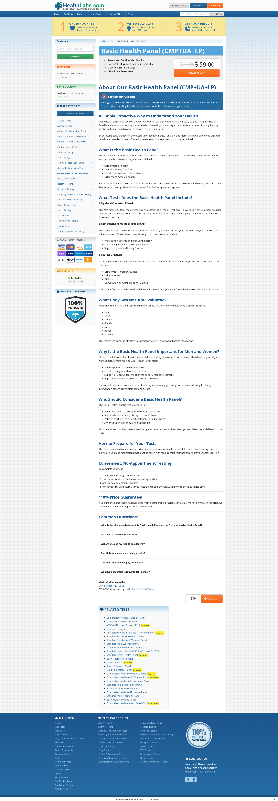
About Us (59, 742)
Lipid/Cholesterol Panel (124, 669)
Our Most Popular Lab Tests (75, 113)
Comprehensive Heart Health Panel (126, 617)
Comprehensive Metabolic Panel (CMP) (132, 703)
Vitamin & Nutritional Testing (70, 231)
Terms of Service (63, 762)
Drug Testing (63, 157)
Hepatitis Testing (65, 183)
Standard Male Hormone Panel (123, 695)
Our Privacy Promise (64, 746)
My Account (199, 5)
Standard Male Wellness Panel (123, 643)
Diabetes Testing (65, 152)
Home (57, 14)
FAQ (57, 758)
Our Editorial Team (64, 785)
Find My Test (216, 14)
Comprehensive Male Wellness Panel (131, 673)
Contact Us (132, 14)
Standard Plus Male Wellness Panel (126, 636)
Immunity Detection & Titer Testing (74, 194)
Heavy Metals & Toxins (68, 178)
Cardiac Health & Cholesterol (70, 147)
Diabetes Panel (119, 662)
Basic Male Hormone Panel (121, 699)
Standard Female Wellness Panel (124, 647)
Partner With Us (116, 14)
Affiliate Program (63, 789)
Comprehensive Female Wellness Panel (132, 677)
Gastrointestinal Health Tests (71, 168)
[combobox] (194, 13)
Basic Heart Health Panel (120, 658)
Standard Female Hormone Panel (124, 684)
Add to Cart (198, 72)
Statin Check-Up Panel (119, 666)
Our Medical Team (63, 781)
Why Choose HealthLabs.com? (69, 738)
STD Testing (63, 215)
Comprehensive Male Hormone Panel (127, 692)
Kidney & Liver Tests (67, 205)
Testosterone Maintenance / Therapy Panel (135, 632)
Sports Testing (64, 210)
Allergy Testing (64, 120)
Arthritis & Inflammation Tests (71, 131)
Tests (112, 41)
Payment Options (63, 754)
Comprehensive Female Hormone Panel (128, 681)
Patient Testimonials (64, 750)
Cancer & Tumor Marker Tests (71, 141)
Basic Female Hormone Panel (122, 688)
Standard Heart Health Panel (127, 655)
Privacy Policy (61, 777)
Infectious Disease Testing (69, 199)
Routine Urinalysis (116, 629)
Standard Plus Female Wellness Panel (127, 640)
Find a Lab (81, 14)
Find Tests (68, 14)
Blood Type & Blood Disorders (71, 136)
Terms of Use (61, 766)
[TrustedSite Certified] (75, 279)
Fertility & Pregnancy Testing (70, 162)
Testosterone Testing (67, 220)
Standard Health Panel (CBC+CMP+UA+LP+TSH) (133, 651)
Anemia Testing (64, 126)
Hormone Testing (65, 189)
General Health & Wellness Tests (72, 173)
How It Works (96, 14)
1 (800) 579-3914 (180, 5)
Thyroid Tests (63, 226)
